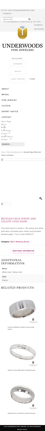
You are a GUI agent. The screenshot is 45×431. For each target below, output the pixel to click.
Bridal (5, 95)
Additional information (23, 251)
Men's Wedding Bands (14, 152)
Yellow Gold (17, 272)
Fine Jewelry (9, 100)
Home (3, 152)
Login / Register (18, 79)
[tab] (23, 250)
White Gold (6, 272)
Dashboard (17, 64)
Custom (6, 106)
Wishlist (18, 71)
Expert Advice (10, 112)
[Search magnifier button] (29, 19)
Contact (6, 117)
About (5, 89)
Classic (5, 280)
